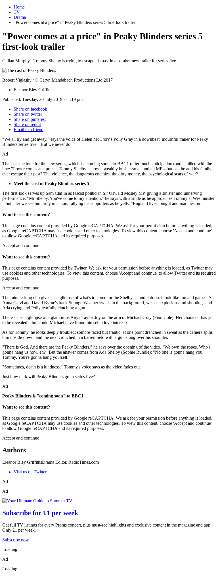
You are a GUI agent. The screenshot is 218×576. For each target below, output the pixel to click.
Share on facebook (30, 109)
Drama (20, 17)
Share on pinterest (30, 119)
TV (17, 12)
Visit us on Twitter (30, 471)
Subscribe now (15, 539)
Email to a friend (28, 129)
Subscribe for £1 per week (40, 513)
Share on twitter (28, 114)
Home (19, 7)
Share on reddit (27, 124)
